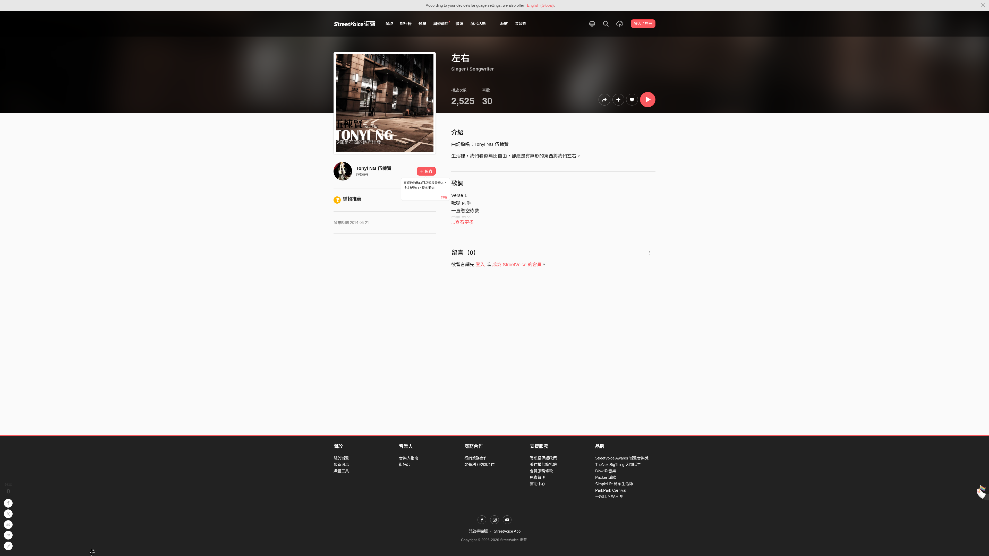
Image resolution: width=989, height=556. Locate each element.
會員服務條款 (541, 471)
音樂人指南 (408, 458)
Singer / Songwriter (472, 69)
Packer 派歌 (605, 477)
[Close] (983, 5)
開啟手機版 (478, 531)
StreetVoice (355, 23)
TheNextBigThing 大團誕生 (618, 464)
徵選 (459, 23)
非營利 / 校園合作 (479, 464)
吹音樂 (520, 23)
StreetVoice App (507, 531)
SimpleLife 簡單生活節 (614, 484)
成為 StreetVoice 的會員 (517, 264)
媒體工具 (341, 471)
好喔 (444, 197)
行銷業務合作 (476, 458)
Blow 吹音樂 (605, 471)
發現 (389, 23)
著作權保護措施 (543, 464)
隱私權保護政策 (543, 458)
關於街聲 (341, 458)
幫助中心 (537, 484)
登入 (480, 264)
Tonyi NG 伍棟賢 (373, 168)
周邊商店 (441, 23)
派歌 (504, 23)
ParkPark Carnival (610, 490)
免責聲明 (537, 477)
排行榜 (406, 23)
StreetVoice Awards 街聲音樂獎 (622, 458)
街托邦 (405, 464)
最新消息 (341, 464)
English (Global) (540, 5)
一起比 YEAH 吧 (609, 496)
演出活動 (478, 23)
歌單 (422, 23)
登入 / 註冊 (643, 23)
